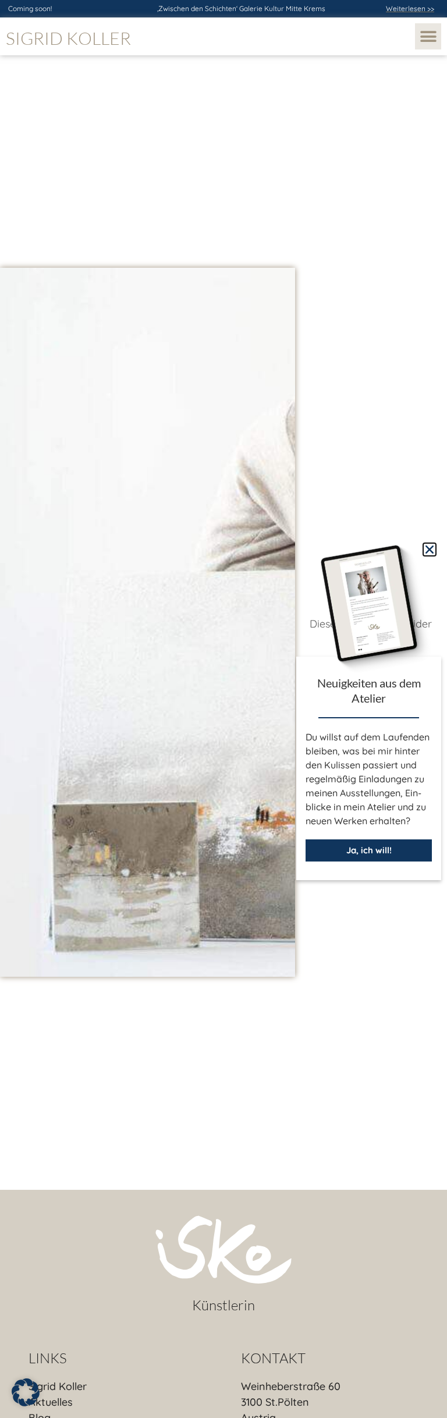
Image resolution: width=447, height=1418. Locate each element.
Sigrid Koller (68, 37)
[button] (428, 36)
